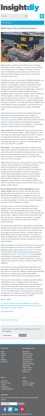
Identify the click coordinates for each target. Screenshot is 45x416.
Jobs (2, 357)
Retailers (3, 360)
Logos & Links (27, 370)
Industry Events (27, 367)
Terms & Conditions (28, 383)
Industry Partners (27, 360)
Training (3, 385)
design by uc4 (27, 414)
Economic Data (27, 355)
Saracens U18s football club (19, 254)
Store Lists (25, 372)
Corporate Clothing (28, 363)
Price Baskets (26, 362)
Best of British (27, 357)
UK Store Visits (6, 383)
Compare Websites (7, 389)
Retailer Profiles (27, 353)
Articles (3, 355)
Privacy (24, 381)
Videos (3, 353)
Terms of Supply (27, 385)
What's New (26, 365)
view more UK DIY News (9, 320)
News (2, 351)
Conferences (5, 387)
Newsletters (26, 351)
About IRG (4, 381)
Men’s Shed (34, 250)
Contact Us (4, 362)
